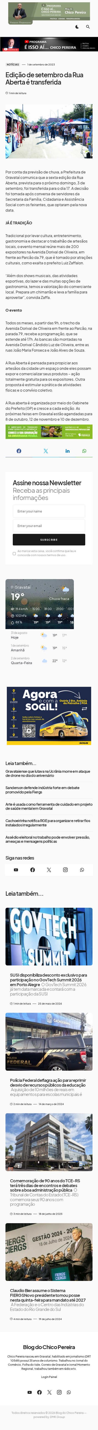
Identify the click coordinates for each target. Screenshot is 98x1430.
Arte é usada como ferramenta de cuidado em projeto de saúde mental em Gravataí (48, 806)
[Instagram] (65, 870)
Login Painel (49, 1377)
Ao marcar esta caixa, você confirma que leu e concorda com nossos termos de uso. (47, 553)
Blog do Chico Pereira (49, 1346)
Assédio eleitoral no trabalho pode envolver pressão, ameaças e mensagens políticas (47, 839)
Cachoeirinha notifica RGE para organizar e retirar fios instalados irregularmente (47, 823)
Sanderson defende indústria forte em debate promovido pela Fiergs (42, 790)
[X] (49, 870)
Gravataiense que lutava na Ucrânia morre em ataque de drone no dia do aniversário (47, 773)
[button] (77, 26)
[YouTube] (16, 870)
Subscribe (49, 539)
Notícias (13, 64)
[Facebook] (32, 870)
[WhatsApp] (82, 870)
